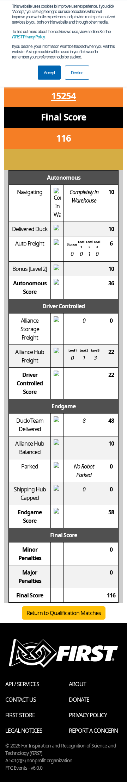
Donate (79, 699)
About (77, 684)
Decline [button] (77, 72)
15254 (63, 95)
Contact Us (20, 699)
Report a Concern (93, 730)
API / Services (22, 684)
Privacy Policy (28, 36)
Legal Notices (23, 730)
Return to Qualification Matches (63, 613)
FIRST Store (20, 715)
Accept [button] (49, 72)
